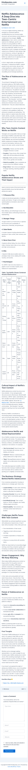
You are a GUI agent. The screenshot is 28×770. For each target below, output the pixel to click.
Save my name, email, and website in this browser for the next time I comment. (13, 744)
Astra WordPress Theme (14, 766)
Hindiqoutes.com (9, 2)
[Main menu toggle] (24, 3)
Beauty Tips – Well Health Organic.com (13, 683)
